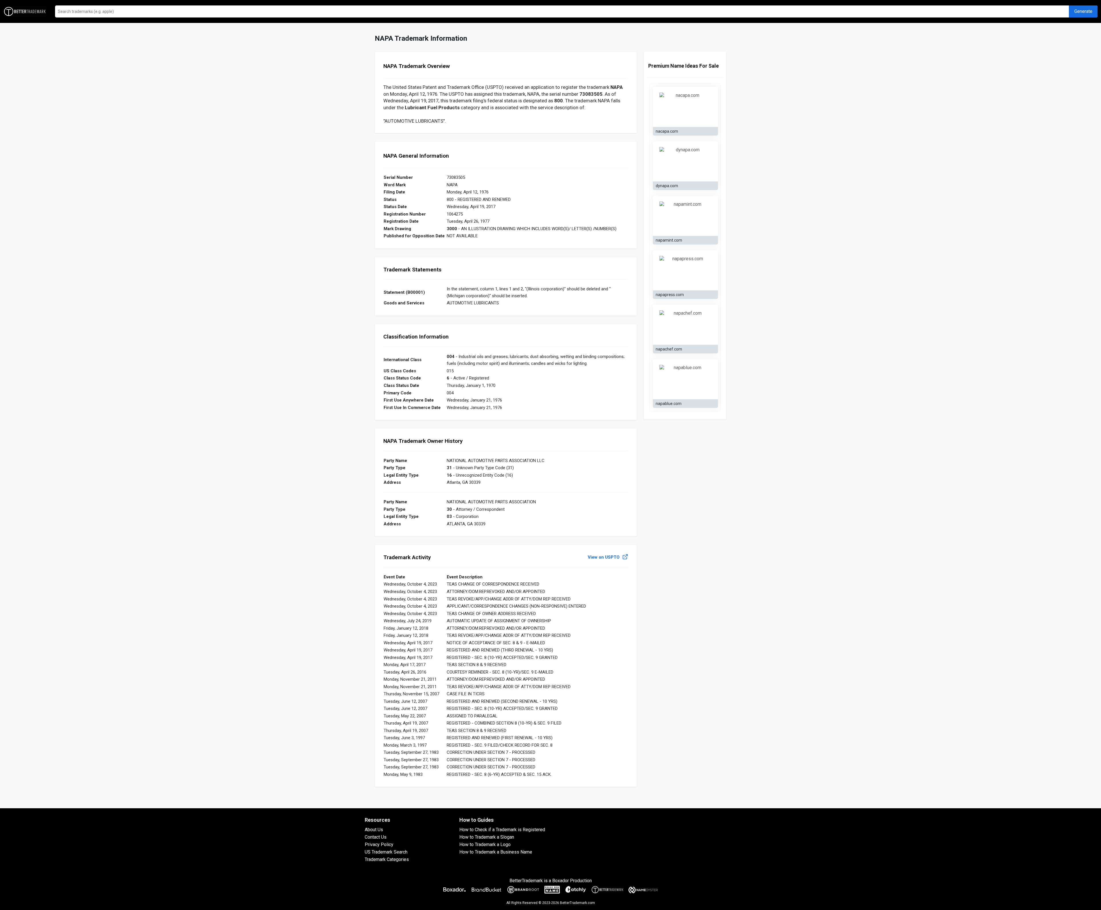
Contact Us (375, 837)
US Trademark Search (386, 852)
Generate (1083, 11)
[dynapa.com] (685, 161)
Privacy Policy (379, 844)
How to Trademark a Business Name (495, 852)
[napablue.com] (685, 379)
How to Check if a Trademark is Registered (502, 829)
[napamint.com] (685, 216)
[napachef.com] (685, 325)
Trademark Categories (387, 859)
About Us (374, 829)
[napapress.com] (685, 270)
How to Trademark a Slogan (486, 837)
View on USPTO (604, 557)
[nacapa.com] (685, 107)
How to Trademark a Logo (485, 844)
